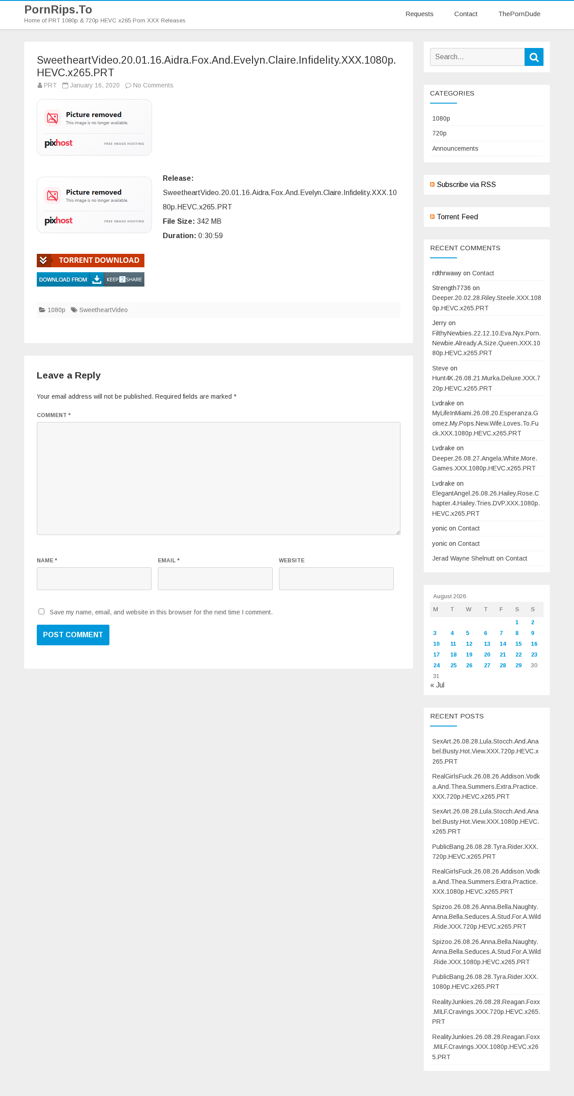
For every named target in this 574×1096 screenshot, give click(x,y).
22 (518, 654)
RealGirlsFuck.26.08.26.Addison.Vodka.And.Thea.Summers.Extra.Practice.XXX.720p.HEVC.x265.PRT (486, 786)
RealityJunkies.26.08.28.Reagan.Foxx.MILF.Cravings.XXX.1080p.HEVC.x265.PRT (486, 1047)
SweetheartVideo (103, 309)
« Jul (437, 685)
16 (534, 643)
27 (487, 665)
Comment (53, 415)
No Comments (153, 85)
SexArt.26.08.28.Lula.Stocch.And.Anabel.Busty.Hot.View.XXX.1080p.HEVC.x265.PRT (485, 821)
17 (436, 654)
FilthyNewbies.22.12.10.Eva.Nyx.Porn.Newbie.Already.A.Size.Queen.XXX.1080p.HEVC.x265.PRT (486, 343)
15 (518, 643)
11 (453, 643)
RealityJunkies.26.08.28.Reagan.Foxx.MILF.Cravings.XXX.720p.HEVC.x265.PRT (486, 1012)
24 (436, 665)
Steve (440, 368)
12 (469, 643)
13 (487, 643)
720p (439, 133)
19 (469, 654)
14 (503, 643)
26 (469, 665)
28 (503, 665)
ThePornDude (519, 13)
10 (436, 643)
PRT (50, 85)
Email (168, 560)
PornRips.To (58, 9)
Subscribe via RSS (466, 184)
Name (47, 560)
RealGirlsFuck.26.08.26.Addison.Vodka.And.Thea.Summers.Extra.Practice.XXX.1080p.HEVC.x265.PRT (486, 881)
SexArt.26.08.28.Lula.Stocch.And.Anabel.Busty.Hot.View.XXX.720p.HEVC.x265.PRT (485, 751)
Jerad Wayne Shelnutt (463, 558)
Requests (419, 13)
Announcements (455, 148)
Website (291, 560)
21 (503, 654)
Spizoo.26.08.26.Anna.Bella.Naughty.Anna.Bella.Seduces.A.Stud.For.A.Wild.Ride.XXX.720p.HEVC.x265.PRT (486, 917)
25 (453, 665)
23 (534, 654)
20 (487, 654)
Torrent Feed (457, 217)
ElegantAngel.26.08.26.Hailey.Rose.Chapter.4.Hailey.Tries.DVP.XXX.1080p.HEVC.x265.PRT (486, 503)
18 (453, 654)
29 (518, 665)
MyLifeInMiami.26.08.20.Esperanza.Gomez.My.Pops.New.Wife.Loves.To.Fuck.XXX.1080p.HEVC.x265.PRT (485, 423)
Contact (466, 13)
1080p (56, 309)
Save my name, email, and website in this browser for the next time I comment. (161, 612)
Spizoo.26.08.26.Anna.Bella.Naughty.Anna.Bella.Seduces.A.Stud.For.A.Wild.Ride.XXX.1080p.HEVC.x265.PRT (486, 952)
